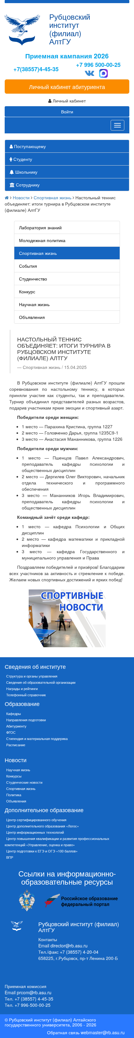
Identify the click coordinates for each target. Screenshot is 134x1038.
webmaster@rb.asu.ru (103, 1032)
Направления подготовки (26, 719)
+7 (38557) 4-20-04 (79, 952)
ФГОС (11, 732)
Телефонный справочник (26, 694)
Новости (21, 197)
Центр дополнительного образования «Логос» (42, 825)
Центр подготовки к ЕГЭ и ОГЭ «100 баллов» (42, 850)
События (28, 266)
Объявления (32, 317)
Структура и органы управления (31, 675)
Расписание (15, 744)
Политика (13, 794)
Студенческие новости (24, 782)
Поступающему (29, 146)
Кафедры (13, 713)
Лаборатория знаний (40, 227)
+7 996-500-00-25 (32, 1005)
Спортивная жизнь (52, 197)
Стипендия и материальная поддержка (37, 738)
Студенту (22, 159)
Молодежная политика (42, 240)
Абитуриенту (16, 725)
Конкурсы (14, 775)
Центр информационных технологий (35, 832)
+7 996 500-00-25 (98, 65)
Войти (67, 111)
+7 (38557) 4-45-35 (34, 999)
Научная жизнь (34, 304)
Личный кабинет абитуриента (67, 86)
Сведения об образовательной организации (40, 682)
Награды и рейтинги (22, 688)
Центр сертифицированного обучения (36, 819)
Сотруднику (27, 184)
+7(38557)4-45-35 (36, 69)
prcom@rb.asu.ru (34, 992)
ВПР (9, 857)
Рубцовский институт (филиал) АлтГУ (69, 29)
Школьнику (25, 172)
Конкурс (27, 291)
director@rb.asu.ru (69, 945)
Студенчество (33, 279)
